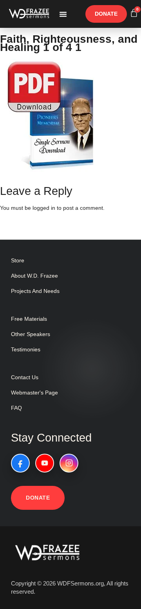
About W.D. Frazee (34, 276)
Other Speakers (30, 334)
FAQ (16, 408)
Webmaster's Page (34, 392)
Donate (38, 497)
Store (17, 260)
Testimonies (25, 349)
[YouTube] (44, 463)
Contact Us (24, 377)
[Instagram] (69, 463)
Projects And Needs (35, 291)
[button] (63, 14)
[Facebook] (20, 463)
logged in (44, 208)
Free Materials (29, 319)
